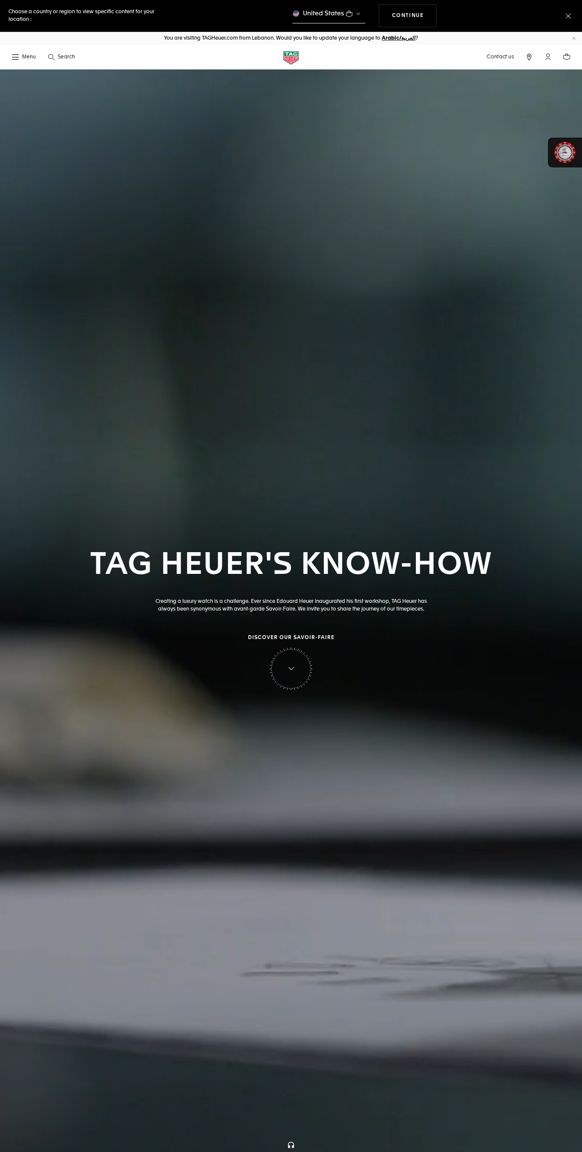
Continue (414, 15)
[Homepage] (291, 57)
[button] (548, 56)
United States (323, 13)
